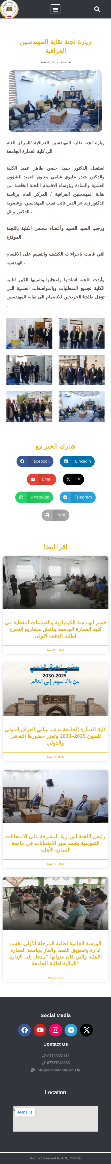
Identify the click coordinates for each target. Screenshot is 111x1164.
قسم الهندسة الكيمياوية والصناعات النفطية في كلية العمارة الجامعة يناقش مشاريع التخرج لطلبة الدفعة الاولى (55, 629)
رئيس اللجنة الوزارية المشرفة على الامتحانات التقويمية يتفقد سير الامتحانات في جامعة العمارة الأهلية (55, 843)
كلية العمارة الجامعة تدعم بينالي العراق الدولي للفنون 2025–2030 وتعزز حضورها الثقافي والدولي (55, 736)
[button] (56, 9)
